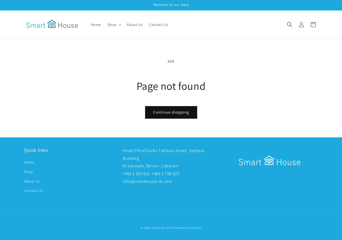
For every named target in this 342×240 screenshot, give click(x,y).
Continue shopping (171, 112)
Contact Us (33, 190)
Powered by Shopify (187, 228)
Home (29, 162)
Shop (28, 171)
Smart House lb (162, 228)
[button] (113, 24)
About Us (32, 181)
